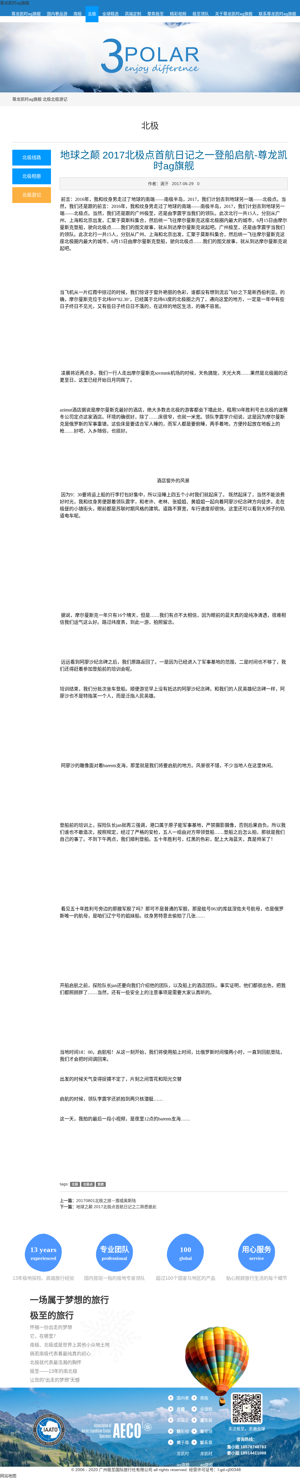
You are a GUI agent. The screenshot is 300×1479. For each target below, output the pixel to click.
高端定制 (133, 13)
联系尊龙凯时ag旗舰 (277, 13)
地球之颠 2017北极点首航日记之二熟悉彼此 (116, 1206)
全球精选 (110, 13)
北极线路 (31, 157)
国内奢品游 (57, 13)
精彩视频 (178, 13)
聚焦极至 (155, 13)
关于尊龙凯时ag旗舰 (234, 13)
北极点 (88, 1184)
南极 (78, 13)
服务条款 (60, 1469)
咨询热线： (246, 1439)
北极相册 (31, 176)
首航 (101, 1184)
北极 (92, 13)
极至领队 (200, 13)
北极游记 (59, 99)
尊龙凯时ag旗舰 (14, 3)
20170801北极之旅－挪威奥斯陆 (106, 1200)
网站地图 (8, 1475)
